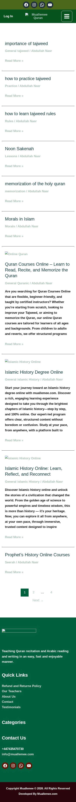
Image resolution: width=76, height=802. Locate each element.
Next (38, 600)
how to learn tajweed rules (30, 113)
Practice (11, 86)
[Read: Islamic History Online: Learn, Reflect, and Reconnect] (23, 458)
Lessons (11, 156)
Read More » (14, 60)
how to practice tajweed (28, 78)
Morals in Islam (19, 219)
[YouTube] (29, 765)
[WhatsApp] (21, 765)
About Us (8, 696)
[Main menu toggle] (66, 16)
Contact (7, 702)
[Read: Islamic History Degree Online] (23, 361)
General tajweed (17, 51)
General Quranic (17, 283)
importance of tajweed (26, 43)
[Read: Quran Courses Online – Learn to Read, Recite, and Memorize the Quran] (16, 254)
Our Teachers (11, 691)
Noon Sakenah (19, 148)
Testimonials (11, 707)
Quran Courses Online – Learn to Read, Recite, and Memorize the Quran (37, 270)
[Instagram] (13, 765)
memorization (15, 191)
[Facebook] (5, 765)
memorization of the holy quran (35, 183)
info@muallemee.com (18, 754)
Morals (10, 226)
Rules (9, 121)
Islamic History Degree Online (34, 372)
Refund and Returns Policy (21, 686)
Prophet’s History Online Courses (37, 554)
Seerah (10, 562)
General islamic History (22, 379)
